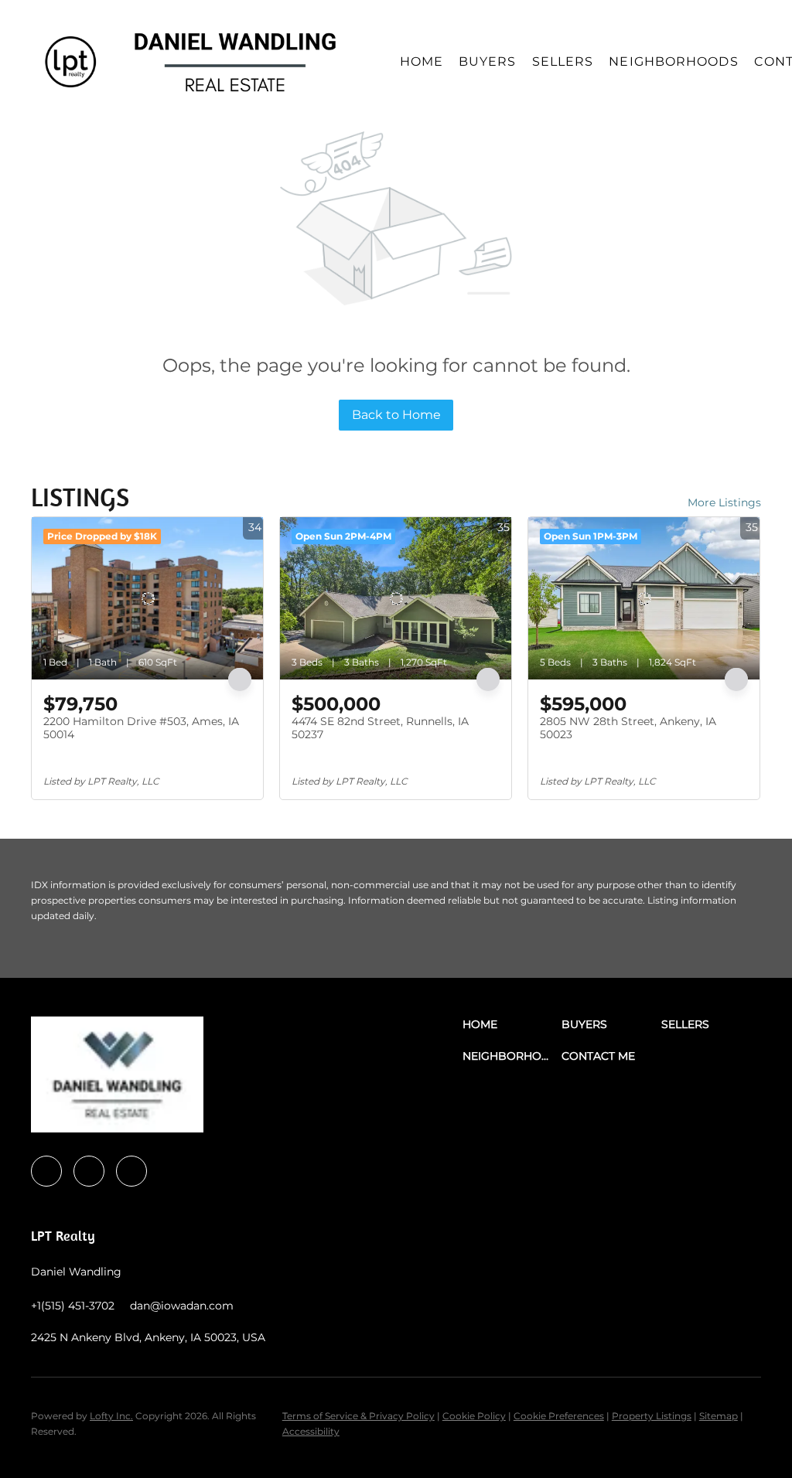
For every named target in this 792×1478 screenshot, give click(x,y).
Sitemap (718, 1416)
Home (421, 61)
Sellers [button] (563, 61)
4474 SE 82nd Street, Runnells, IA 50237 (380, 728)
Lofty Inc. (111, 1416)
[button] (70, 61)
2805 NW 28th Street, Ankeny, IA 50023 (628, 728)
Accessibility (311, 1431)
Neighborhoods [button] (673, 61)
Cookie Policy (474, 1416)
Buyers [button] (488, 61)
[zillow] (131, 1171)
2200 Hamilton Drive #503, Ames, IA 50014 (141, 728)
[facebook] (46, 1171)
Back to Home (396, 414)
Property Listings (651, 1416)
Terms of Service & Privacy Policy (358, 1416)
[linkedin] (88, 1171)
